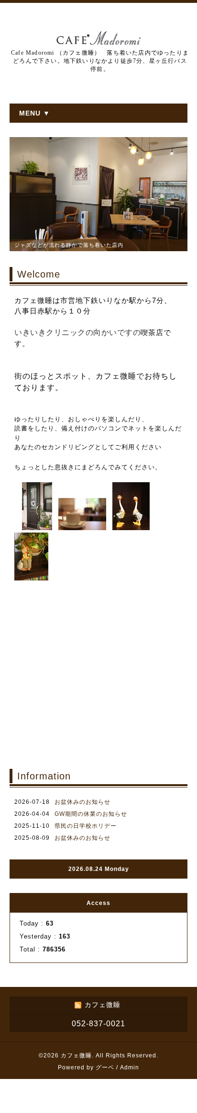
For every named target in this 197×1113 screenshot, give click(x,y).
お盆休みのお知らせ (82, 802)
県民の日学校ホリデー (86, 826)
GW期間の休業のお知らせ (91, 814)
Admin (129, 1067)
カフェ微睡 (76, 1055)
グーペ (105, 1067)
